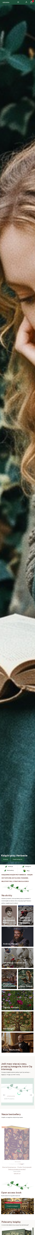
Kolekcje (5, 859)
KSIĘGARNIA (6, 2)
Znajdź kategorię (17, 859)
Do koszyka (18, 1161)
